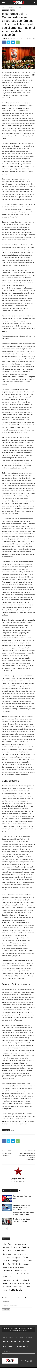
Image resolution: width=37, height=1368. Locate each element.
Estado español (10, 1267)
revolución (21, 1283)
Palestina (7, 1283)
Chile (17, 1251)
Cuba (12, 1130)
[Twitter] (8, 42)
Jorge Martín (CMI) (9, 38)
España (26, 1264)
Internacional (10, 7)
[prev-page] (3, 1228)
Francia (21, 1267)
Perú (14, 1283)
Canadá (12, 1251)
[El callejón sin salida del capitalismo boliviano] (7, 1221)
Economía (22, 1261)
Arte (18, 1247)
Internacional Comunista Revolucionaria (14, 1274)
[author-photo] (18, 1176)
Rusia (28, 1283)
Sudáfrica (14, 1286)
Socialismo (7, 1287)
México (16, 1280)
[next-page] (6, 1228)
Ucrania (27, 1287)
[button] (3, 2)
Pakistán (26, 1280)
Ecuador (29, 1261)
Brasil (6, 1250)
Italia (10, 1277)
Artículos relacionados (10, 1191)
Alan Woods (8, 1244)
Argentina (9, 1247)
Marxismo (7, 1280)
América (18, 7)
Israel (5, 1277)
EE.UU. (7, 1264)
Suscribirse (6, 1310)
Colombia (7, 1254)
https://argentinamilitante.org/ (18, 1181)
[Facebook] (4, 42)
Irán (28, 1274)
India (25, 1270)
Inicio (3, 7)
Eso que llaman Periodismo (7, 1154)
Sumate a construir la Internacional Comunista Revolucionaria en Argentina (18, 1329)
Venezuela (16, 1290)
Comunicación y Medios (19, 1254)
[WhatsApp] (18, 42)
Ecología (14, 1261)
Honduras (18, 1270)
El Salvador (17, 1264)
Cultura (6, 1261)
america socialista (20, 1244)
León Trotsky (17, 1277)
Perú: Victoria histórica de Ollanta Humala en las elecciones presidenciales (27, 1156)
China (23, 1251)
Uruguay (5, 1290)
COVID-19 (6, 1257)
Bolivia (25, 1247)
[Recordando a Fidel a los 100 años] (7, 1198)
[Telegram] (13, 42)
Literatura (25, 1277)
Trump (20, 1286)
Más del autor (23, 1191)
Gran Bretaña (8, 1271)
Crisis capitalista (16, 1257)
